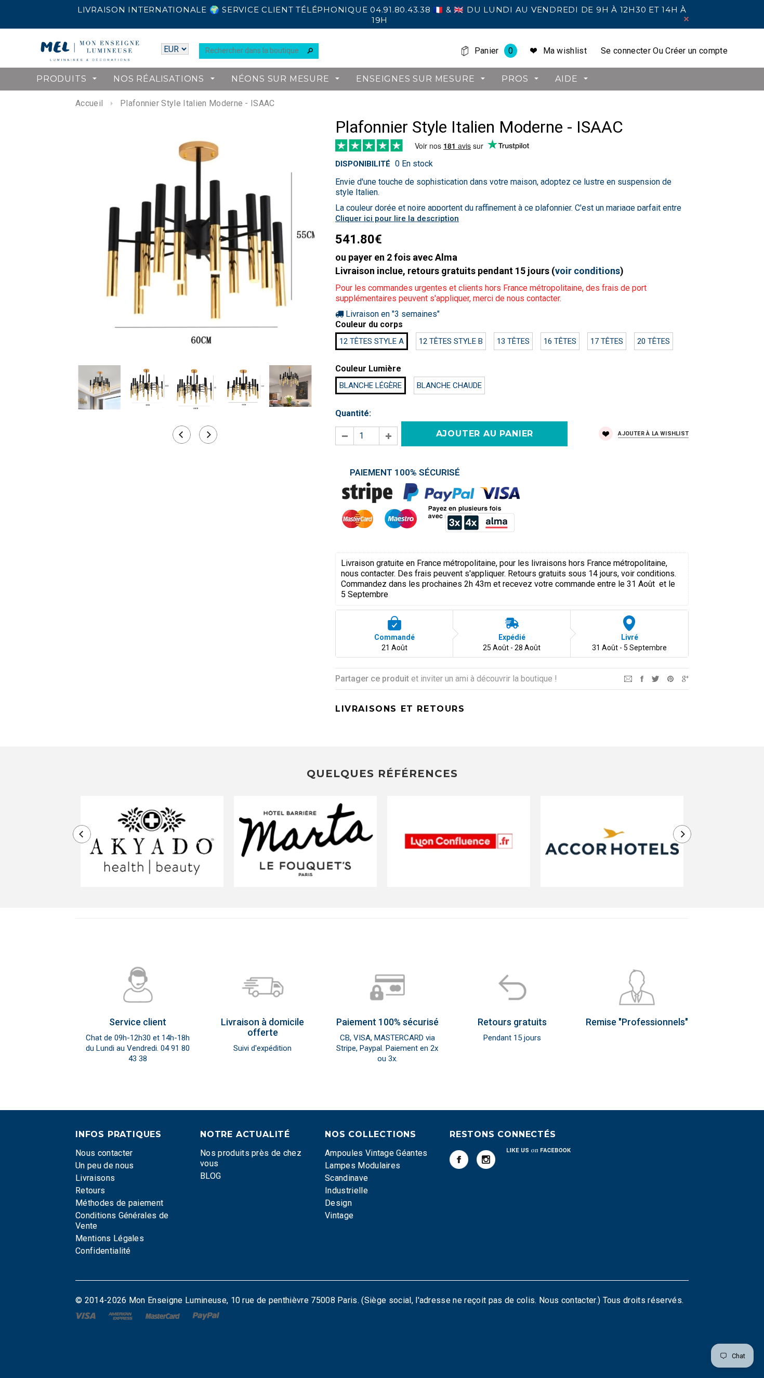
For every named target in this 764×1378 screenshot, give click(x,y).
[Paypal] (206, 1315)
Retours (90, 1190)
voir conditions (587, 270)
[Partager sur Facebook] (641, 678)
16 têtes (560, 341)
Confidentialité (103, 1251)
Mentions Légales (109, 1238)
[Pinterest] (670, 678)
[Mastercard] (164, 1315)
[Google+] (685, 678)
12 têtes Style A (371, 341)
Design (338, 1203)
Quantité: (353, 413)
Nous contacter (104, 1153)
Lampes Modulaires (362, 1165)
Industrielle (346, 1190)
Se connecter (626, 51)
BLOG (210, 1176)
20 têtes (653, 341)
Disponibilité (362, 164)
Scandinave (346, 1178)
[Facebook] (459, 1159)
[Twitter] (655, 678)
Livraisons (95, 1178)
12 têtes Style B (451, 341)
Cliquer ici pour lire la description (397, 218)
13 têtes (513, 341)
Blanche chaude (449, 385)
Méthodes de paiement (119, 1203)
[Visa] (86, 1315)
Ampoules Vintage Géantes (376, 1153)
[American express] (121, 1315)
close (686, 19)
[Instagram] (486, 1159)
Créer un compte (696, 51)
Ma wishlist (565, 51)
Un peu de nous (104, 1165)
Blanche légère (370, 385)
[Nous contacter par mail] (628, 678)
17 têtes (606, 341)
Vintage (339, 1215)
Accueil (89, 103)
